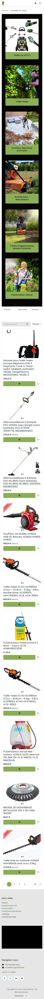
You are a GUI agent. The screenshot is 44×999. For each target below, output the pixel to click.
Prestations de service (11, 911)
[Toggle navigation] (40, 3)
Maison (5, 903)
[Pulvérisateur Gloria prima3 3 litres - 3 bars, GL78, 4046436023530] (22, 626)
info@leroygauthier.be (14, 967)
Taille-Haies (22, 101)
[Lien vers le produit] (22, 275)
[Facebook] (4, 978)
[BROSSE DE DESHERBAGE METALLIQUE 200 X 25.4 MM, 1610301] (22, 791)
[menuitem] (8, 313)
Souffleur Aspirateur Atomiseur (22, 149)
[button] (36, 324)
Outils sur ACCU (22, 55)
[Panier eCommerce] (35, 3)
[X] (10, 978)
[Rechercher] (27, 324)
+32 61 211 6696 (8, 972)
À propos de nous (9, 905)
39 (35, 884)
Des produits (7, 908)
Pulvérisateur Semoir (22, 294)
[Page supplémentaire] (22, 978)
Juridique (6, 914)
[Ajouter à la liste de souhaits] (38, 383)
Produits (5, 11)
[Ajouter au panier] (19, 383)
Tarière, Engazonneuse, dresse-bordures (22, 247)
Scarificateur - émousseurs (22, 198)
